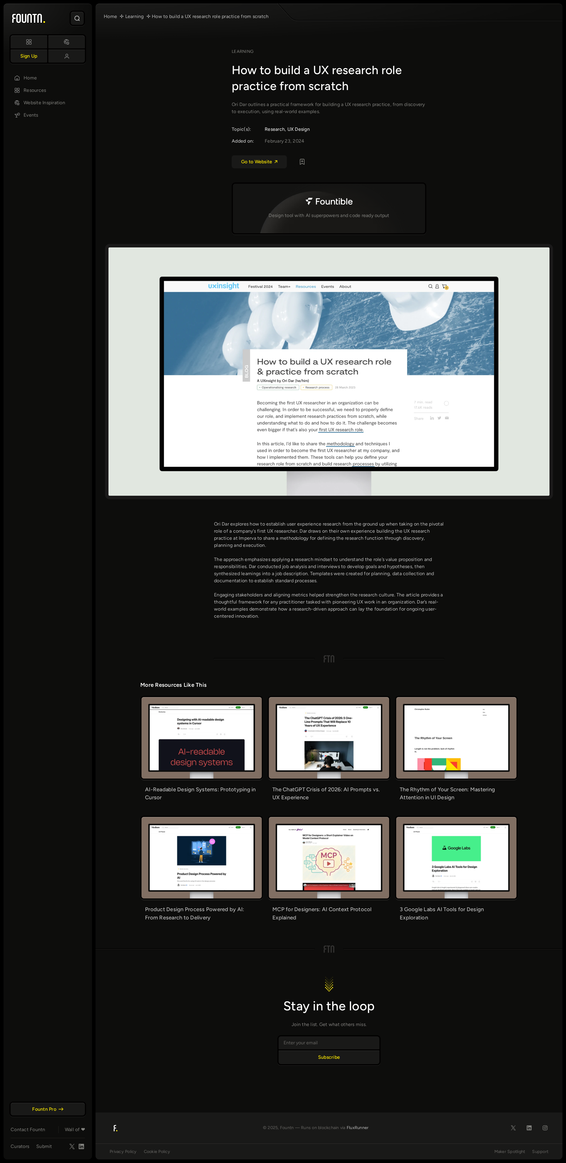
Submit (44, 1146)
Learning (243, 51)
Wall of (75, 1129)
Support (540, 1151)
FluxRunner (358, 1127)
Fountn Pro (44, 1109)
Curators (20, 1146)
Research (275, 129)
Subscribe (329, 1057)
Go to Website (256, 161)
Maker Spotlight (509, 1151)
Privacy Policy (123, 1151)
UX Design (298, 129)
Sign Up (29, 56)
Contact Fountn (28, 1129)
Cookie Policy (157, 1151)
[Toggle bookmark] (302, 161)
